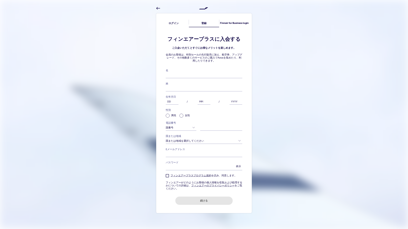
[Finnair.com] (203, 8)
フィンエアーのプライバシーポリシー (213, 185)
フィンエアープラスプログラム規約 (191, 175)
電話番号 (171, 122)
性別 (178, 113)
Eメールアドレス (175, 149)
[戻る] (158, 8)
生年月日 (171, 96)
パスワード (203, 164)
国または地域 (173, 136)
